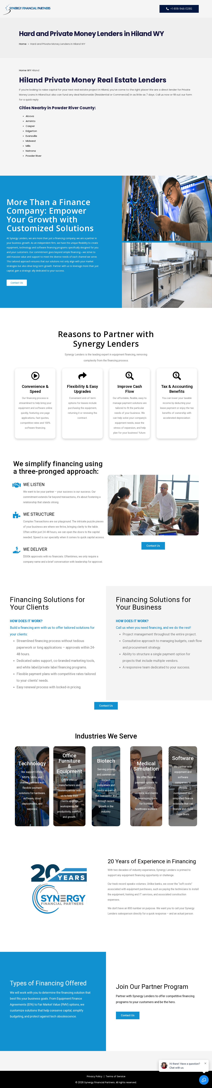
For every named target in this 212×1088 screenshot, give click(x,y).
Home (22, 44)
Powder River (33, 155)
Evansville (31, 136)
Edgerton (31, 131)
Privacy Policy (94, 1076)
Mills (28, 146)
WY (29, 70)
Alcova (30, 116)
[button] (17, 283)
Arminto (30, 121)
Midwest (31, 141)
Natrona (31, 151)
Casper (30, 126)
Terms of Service (115, 1076)
